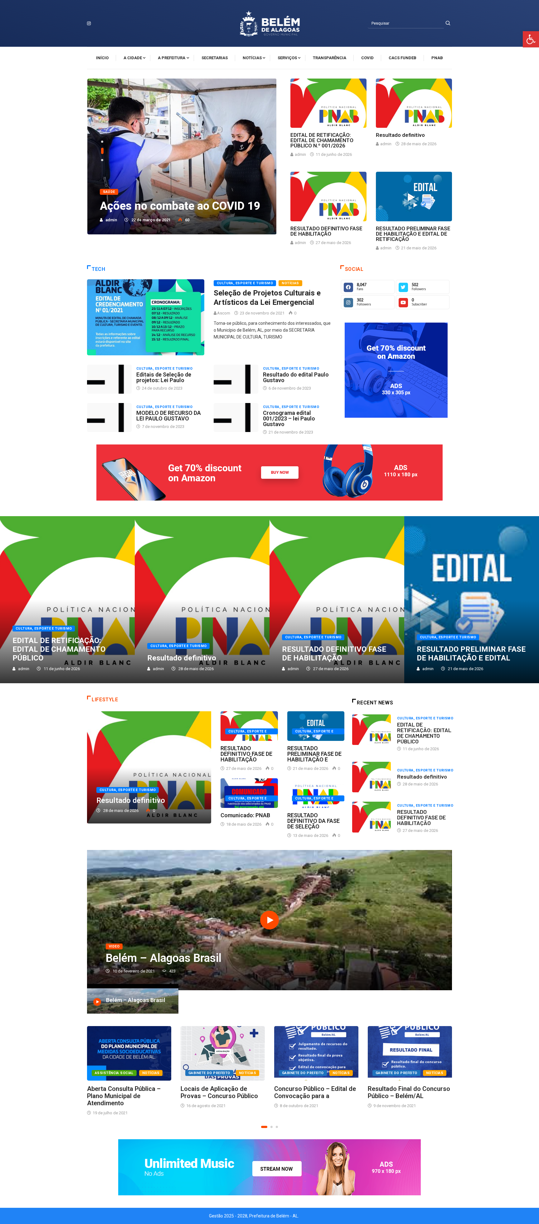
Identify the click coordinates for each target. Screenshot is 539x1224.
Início (102, 57)
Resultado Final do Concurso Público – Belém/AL (409, 1092)
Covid (367, 57)
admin (111, 220)
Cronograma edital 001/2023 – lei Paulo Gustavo (289, 418)
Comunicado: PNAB (245, 815)
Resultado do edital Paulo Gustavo (296, 377)
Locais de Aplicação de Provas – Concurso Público (219, 1092)
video (114, 946)
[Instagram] (89, 23)
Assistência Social (114, 1073)
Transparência (329, 57)
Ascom (224, 313)
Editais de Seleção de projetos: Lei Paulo (163, 377)
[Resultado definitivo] (414, 103)
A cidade (133, 57)
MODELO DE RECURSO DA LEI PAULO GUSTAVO (168, 416)
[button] (531, 39)
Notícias (252, 57)
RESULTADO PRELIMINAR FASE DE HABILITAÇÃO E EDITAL (471, 653)
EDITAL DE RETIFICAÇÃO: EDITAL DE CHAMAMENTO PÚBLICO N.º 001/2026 (321, 140)
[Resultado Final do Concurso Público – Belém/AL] (410, 1053)
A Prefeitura (171, 57)
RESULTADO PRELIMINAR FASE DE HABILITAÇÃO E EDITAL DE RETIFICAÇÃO (413, 233)
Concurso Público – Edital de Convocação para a (315, 1092)
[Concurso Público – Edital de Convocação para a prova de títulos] (316, 1053)
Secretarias (215, 57)
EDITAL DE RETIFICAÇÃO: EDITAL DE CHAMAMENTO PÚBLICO (58, 649)
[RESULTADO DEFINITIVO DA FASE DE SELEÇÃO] (316, 793)
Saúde (109, 192)
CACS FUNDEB (402, 57)
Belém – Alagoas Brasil (163, 958)
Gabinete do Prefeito (209, 1073)
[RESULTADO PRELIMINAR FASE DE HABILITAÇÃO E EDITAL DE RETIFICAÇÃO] (414, 196)
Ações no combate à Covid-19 (176, 206)
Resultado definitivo (400, 135)
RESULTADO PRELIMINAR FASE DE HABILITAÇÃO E (314, 754)
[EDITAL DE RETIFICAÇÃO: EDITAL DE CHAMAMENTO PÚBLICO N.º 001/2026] (328, 103)
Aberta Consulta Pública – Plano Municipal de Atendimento (124, 1096)
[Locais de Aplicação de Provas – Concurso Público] (223, 1053)
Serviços (287, 57)
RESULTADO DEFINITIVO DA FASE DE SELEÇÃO (313, 821)
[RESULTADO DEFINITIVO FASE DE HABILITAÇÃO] (328, 196)
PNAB (437, 57)
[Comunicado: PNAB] (249, 793)
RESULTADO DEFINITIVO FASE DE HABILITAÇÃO (326, 231)
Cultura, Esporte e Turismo (245, 283)
